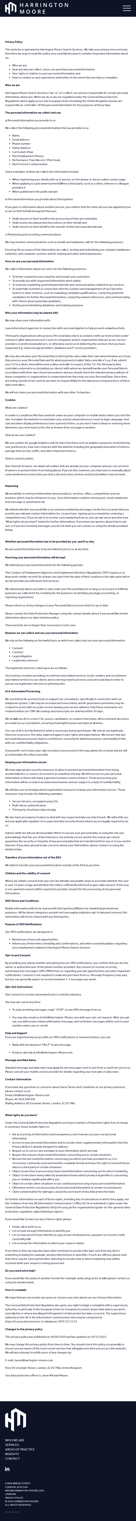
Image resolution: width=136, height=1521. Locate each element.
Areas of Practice (20, 1449)
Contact (12, 1459)
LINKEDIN (10, 1494)
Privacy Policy (14, 1497)
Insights (12, 1454)
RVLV (17, 1512)
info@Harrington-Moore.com (24, 1490)
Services (12, 1445)
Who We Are (14, 1440)
